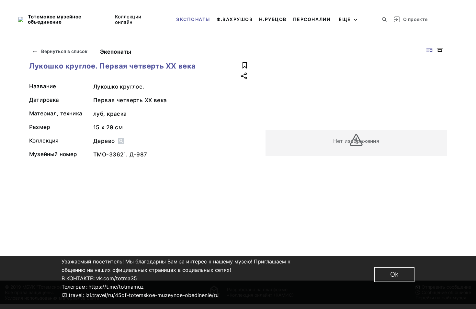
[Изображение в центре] (440, 51)
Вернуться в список (64, 51)
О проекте (415, 19)
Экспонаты (193, 19)
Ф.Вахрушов (235, 19)
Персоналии (311, 19)
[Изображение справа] (429, 51)
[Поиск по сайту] (384, 19)
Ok (394, 274)
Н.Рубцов (272, 19)
